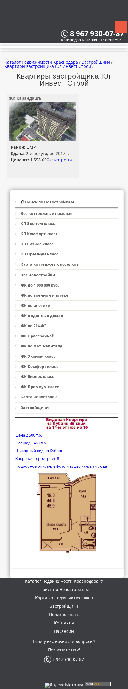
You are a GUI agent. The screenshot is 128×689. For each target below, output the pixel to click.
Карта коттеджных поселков (64, 598)
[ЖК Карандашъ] (43, 140)
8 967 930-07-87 (67, 659)
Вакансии (64, 631)
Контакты (64, 623)
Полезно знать (64, 614)
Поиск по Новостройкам (64, 589)
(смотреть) (61, 160)
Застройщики (64, 606)
